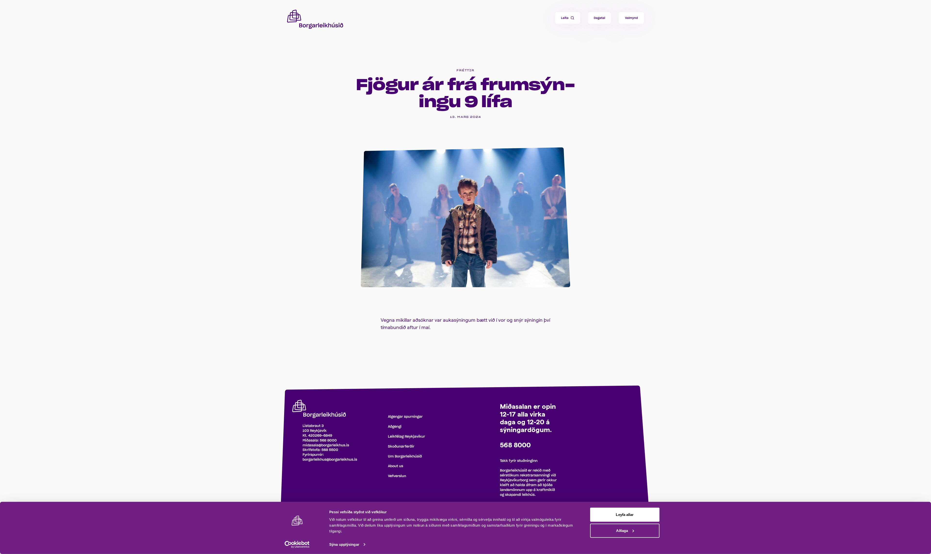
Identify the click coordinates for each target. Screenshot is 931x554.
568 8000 (328, 440)
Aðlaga (622, 530)
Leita (565, 17)
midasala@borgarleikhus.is (326, 445)
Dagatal (599, 17)
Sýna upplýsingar (344, 544)
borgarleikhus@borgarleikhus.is (330, 459)
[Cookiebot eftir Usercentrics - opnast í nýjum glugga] (297, 544)
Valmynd (631, 17)
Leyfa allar (625, 515)
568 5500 (329, 450)
